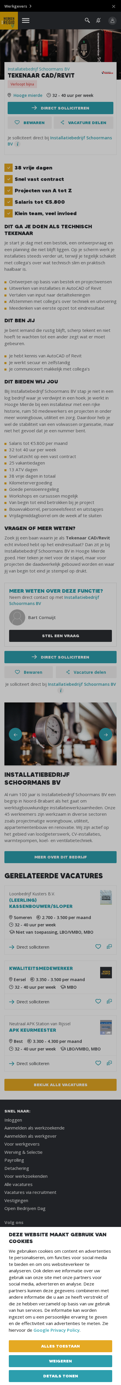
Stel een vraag (60, 635)
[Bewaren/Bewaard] (98, 946)
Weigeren (60, 1361)
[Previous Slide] (15, 734)
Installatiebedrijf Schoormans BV (39, 69)
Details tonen (60, 1376)
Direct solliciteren (64, 108)
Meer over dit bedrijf (60, 857)
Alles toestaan (60, 1346)
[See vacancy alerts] (98, 20)
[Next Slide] (105, 734)
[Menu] (25, 20)
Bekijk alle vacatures (61, 1084)
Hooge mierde (28, 95)
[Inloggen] (112, 21)
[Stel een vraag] (109, 947)
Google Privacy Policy (56, 1330)
